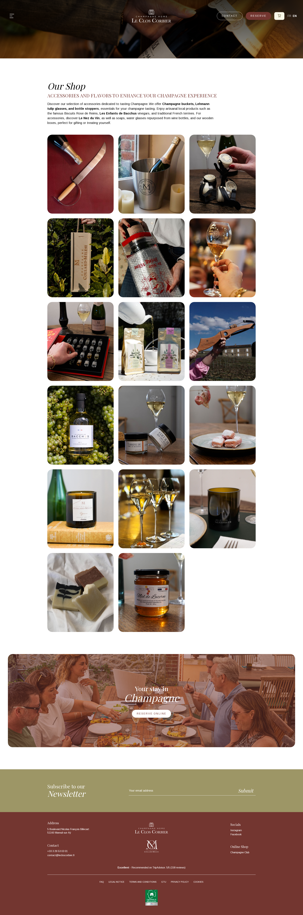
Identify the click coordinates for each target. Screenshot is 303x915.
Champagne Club (239, 852)
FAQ (102, 882)
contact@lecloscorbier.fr (61, 855)
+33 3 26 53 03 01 (57, 851)
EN (295, 16)
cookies (198, 882)
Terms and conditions (143, 882)
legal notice (116, 882)
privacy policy (180, 882)
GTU (163, 882)
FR (289, 16)
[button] (11, 15)
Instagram (236, 830)
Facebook (236, 834)
